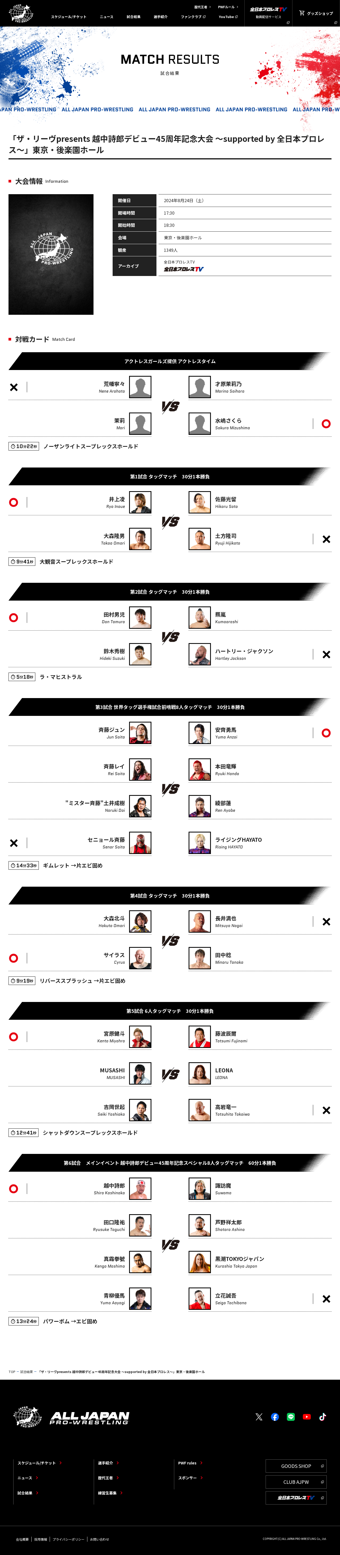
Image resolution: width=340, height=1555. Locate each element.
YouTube (226, 16)
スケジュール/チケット (69, 16)
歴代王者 (105, 1477)
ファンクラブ (191, 16)
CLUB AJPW (296, 1481)
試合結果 (134, 16)
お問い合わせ (99, 1539)
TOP (11, 1371)
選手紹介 (161, 16)
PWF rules (187, 1462)
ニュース (106, 16)
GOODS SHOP (296, 1465)
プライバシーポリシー (68, 1539)
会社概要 (22, 1539)
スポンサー (187, 1477)
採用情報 (40, 1539)
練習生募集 (107, 1492)
